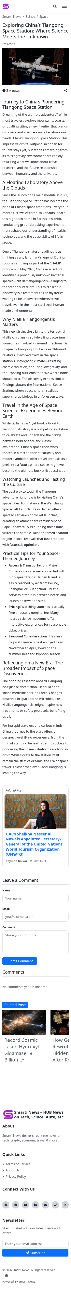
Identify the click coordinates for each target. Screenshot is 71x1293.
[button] (66, 90)
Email (6, 909)
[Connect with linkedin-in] (35, 1204)
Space (43, 16)
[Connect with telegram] (15, 1204)
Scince (30, 16)
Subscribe (37, 1253)
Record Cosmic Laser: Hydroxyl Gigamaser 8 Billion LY (21, 1050)
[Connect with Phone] (55, 1204)
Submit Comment (20, 961)
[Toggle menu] (64, 6)
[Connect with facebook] (5, 1204)
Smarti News (11, 16)
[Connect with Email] (45, 1204)
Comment (8, 927)
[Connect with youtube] (25, 1204)
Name (6, 890)
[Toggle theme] (6, 1275)
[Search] (54, 6)
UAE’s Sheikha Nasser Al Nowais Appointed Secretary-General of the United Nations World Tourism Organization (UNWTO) (34, 844)
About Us (13, 1170)
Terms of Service (18, 1164)
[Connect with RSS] (65, 1204)
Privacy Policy (16, 1176)
